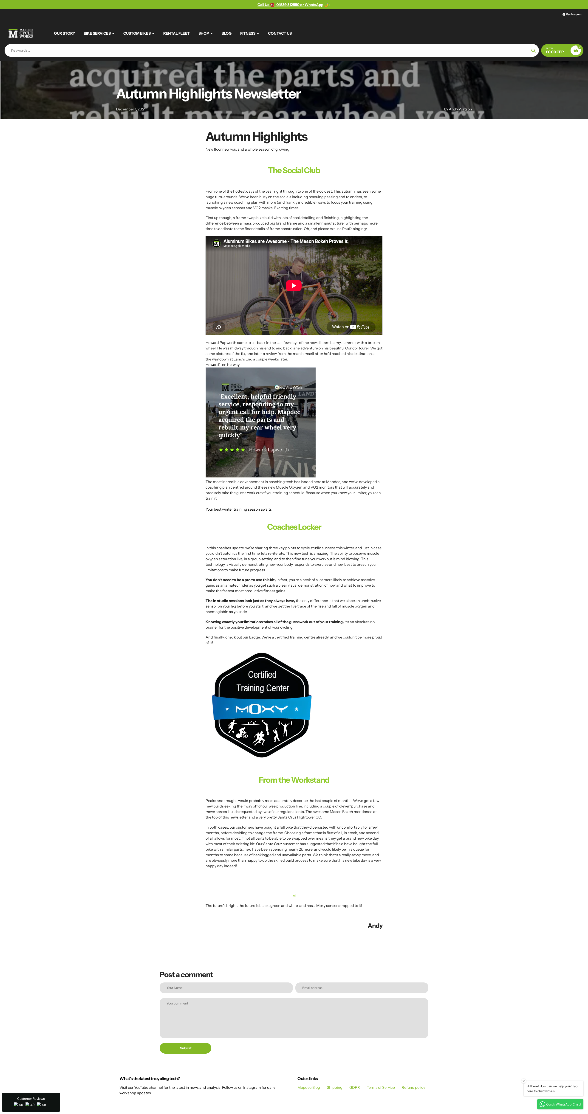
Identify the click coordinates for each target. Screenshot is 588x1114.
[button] (31, 1102)
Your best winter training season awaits (239, 509)
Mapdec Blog (308, 1087)
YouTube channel (148, 1087)
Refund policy (413, 1087)
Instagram (252, 1087)
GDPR (354, 1087)
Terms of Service (381, 1087)
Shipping (334, 1087)
